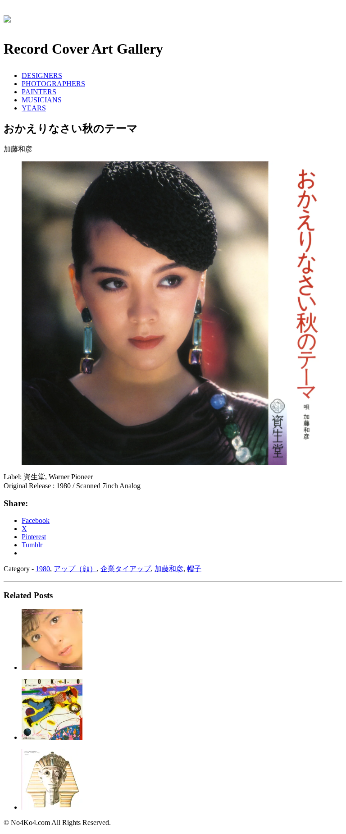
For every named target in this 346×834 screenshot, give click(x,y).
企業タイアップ (125, 569)
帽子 (194, 569)
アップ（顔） (75, 569)
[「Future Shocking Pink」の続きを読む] (52, 807)
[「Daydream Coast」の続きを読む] (52, 667)
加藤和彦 (169, 569)
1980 (43, 569)
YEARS (34, 108)
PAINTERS (39, 92)
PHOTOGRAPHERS (53, 83)
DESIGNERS (42, 75)
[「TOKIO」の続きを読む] (52, 737)
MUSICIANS (42, 100)
